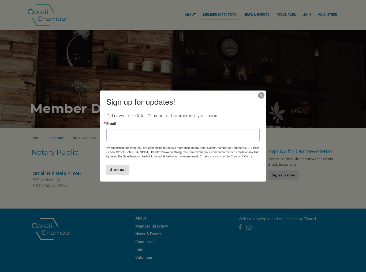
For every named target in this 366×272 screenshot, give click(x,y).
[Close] (261, 95)
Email (111, 124)
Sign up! (118, 170)
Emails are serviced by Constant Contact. (227, 156)
